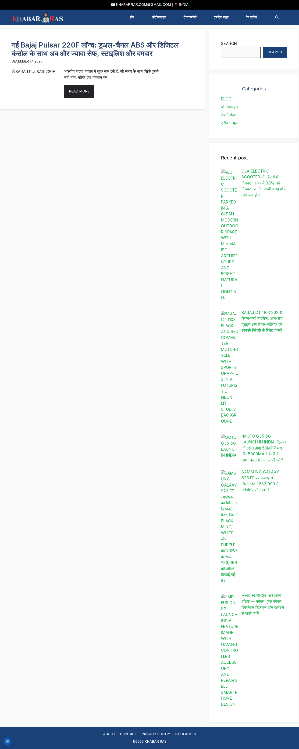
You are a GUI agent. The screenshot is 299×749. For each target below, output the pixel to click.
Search (229, 43)
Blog (226, 99)
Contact (128, 734)
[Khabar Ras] (38, 17)
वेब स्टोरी (252, 17)
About (109, 734)
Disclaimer (185, 734)
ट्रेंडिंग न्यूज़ (221, 17)
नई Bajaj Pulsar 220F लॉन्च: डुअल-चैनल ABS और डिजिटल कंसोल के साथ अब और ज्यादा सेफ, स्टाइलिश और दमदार (95, 49)
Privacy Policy (156, 734)
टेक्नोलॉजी (190, 17)
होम (132, 17)
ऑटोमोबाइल (159, 17)
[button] (277, 17)
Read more (79, 91)
